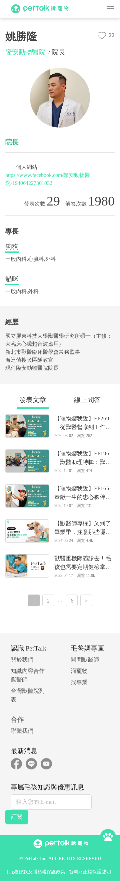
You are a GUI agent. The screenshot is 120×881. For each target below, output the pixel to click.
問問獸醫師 (85, 660)
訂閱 (16, 817)
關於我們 (22, 660)
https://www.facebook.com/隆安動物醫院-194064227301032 (47, 179)
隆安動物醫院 (25, 52)
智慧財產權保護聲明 (90, 871)
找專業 (79, 682)
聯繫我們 (22, 731)
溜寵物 (79, 671)
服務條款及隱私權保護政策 (37, 871)
